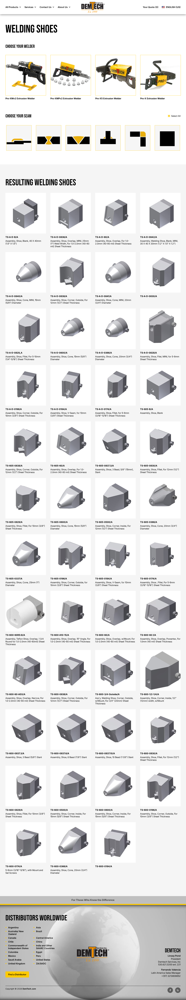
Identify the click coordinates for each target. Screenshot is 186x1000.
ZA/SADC (41, 963)
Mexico (12, 956)
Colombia (13, 952)
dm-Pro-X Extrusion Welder (154, 55)
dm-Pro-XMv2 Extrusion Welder (21, 55)
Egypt (39, 952)
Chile (10, 941)
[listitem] (25, 77)
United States (43, 959)
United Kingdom (16, 963)
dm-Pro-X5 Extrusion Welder (109, 55)
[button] (13, 7)
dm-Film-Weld (13, 126)
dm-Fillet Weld (102, 126)
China (39, 941)
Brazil (39, 931)
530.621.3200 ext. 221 (169, 964)
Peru (38, 956)
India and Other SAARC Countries (45, 947)
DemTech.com (29, 989)
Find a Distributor (17, 974)
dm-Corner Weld (133, 126)
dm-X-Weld (42, 126)
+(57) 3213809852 (171, 976)
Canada (12, 938)
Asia (38, 927)
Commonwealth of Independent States (18, 947)
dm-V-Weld (71, 126)
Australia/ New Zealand (16, 932)
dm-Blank (160, 126)
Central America (44, 938)
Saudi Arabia (14, 959)
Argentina (13, 927)
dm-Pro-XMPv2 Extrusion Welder (67, 55)
